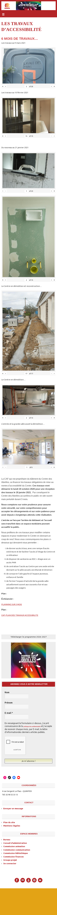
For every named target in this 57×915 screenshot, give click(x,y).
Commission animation (14, 846)
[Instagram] (34, 880)
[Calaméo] (28, 880)
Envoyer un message (13, 808)
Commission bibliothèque (15, 853)
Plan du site (9, 822)
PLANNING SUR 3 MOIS (11, 604)
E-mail (9, 713)
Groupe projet (10, 860)
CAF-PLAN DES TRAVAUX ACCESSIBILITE (19, 615)
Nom (7, 692)
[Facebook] (17, 880)
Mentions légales (11, 825)
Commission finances (13, 856)
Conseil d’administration (15, 842)
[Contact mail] (22, 880)
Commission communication (16, 849)
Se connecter (9, 863)
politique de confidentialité (32, 726)
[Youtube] (40, 880)
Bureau (6, 839)
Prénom (9, 702)
